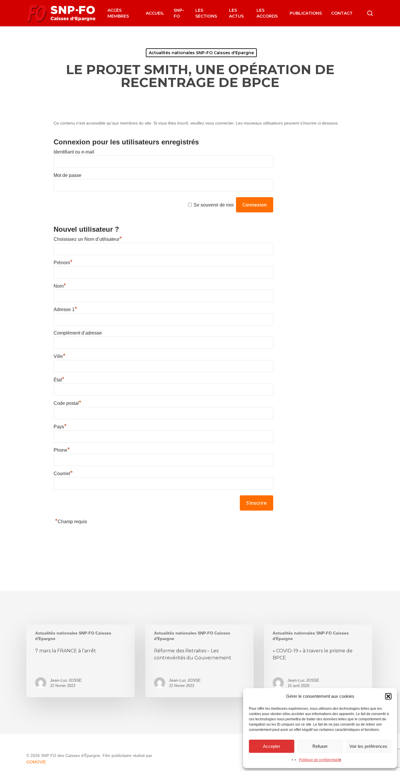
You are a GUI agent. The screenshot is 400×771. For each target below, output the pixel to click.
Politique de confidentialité (320, 760)
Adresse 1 (65, 309)
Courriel (63, 473)
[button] (388, 696)
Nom (60, 286)
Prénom (63, 262)
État (59, 379)
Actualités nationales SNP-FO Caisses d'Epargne (201, 52)
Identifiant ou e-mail (74, 151)
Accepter (271, 746)
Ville (60, 356)
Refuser (320, 746)
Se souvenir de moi (214, 204)
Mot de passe (67, 175)
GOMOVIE (36, 762)
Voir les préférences (368, 746)
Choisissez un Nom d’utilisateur (88, 239)
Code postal (67, 403)
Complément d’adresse (78, 332)
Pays (60, 426)
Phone (62, 450)
